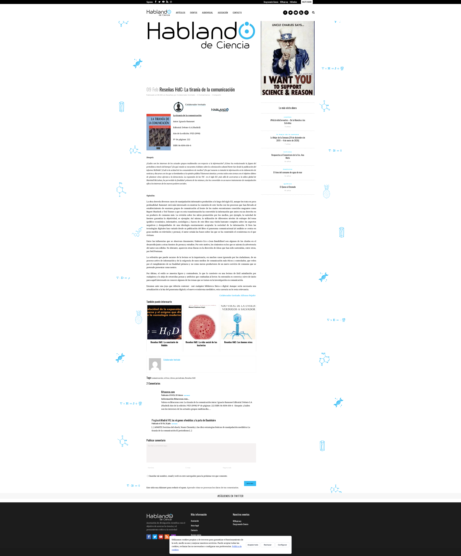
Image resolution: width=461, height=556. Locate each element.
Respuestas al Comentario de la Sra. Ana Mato (287, 156)
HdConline (293, 1)
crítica (166, 378)
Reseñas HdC (190, 378)
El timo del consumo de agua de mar (287, 172)
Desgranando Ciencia (271, 1)
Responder (187, 395)
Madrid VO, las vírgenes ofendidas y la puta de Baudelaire (188, 420)
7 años (288, 144)
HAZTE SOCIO (307, 1)
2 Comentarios (203, 95)
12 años (287, 176)
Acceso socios (196, 535)
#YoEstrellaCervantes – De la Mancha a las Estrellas (287, 122)
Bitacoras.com (168, 392)
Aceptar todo (253, 545)
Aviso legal (195, 525)
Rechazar (268, 545)
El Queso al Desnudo (288, 186)
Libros (172, 378)
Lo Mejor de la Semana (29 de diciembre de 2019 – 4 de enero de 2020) (287, 139)
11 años (288, 127)
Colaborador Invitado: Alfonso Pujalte (237, 295)
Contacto (194, 530)
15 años (287, 190)
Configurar (282, 545)
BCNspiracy (284, 1)
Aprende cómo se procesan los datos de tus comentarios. (213, 488)
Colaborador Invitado (186, 95)
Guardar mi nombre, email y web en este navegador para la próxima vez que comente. (188, 476)
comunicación (157, 378)
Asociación (195, 521)
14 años (287, 161)
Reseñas (169, 95)
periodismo (180, 378)
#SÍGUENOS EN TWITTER (230, 496)
